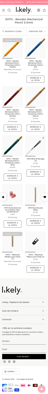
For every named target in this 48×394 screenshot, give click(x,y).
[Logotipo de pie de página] (12, 290)
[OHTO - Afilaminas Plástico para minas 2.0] (35, 241)
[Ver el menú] (3, 10)
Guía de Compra (10, 311)
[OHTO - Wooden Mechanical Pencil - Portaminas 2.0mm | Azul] (35, 47)
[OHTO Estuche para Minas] (35, 194)
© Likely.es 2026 (8, 379)
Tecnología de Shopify (25, 379)
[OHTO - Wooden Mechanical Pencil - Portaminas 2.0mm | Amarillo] (12, 47)
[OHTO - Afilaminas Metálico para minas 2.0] (12, 241)
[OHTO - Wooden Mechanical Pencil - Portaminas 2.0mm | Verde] (12, 145)
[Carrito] (44, 10)
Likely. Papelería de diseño (15, 302)
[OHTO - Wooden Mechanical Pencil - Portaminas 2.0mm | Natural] (35, 96)
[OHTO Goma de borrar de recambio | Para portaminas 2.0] (12, 194)
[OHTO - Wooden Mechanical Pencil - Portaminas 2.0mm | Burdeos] (12, 96)
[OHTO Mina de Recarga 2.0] (35, 145)
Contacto (7, 319)
